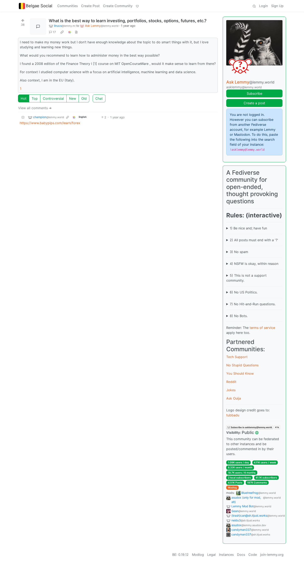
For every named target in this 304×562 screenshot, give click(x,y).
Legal (211, 554)
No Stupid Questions (242, 365)
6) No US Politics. (243, 292)
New (72, 98)
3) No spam (239, 252)
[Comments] (38, 26)
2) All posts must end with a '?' (254, 240)
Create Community (118, 6)
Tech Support (237, 357)
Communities (67, 6)
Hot (23, 98)
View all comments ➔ (34, 108)
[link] (62, 32)
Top (35, 98)
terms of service (262, 328)
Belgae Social (39, 5)
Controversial (53, 98)
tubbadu (232, 415)
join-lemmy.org (272, 554)
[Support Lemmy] (137, 6)
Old (84, 98)
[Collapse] (23, 117)
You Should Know (240, 373)
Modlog (232, 487)
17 (54, 32)
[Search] (254, 6)
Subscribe (254, 93)
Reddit (231, 382)
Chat (99, 98)
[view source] (76, 32)
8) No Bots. (239, 316)
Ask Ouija (233, 398)
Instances (226, 554)
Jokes (231, 390)
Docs (241, 554)
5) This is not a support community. (246, 277)
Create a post (254, 103)
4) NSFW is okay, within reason (254, 264)
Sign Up (277, 6)
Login (263, 6)
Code (252, 554)
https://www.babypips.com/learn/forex (50, 123)
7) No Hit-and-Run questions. (252, 304)
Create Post (90, 6)
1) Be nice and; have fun (248, 228)
